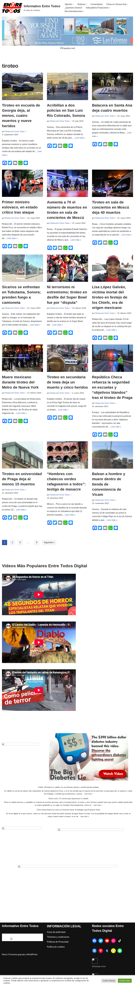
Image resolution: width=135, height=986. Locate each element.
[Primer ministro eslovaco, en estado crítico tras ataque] (22, 183)
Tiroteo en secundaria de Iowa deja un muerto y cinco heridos (67, 382)
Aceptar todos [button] (124, 981)
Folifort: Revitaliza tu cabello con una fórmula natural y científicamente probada (68, 787)
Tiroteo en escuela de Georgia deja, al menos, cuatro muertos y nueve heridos (21, 115)
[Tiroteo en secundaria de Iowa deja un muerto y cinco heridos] (67, 358)
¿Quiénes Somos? (73, 8)
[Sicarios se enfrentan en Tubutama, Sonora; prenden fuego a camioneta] (22, 268)
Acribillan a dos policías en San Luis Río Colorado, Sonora (66, 110)
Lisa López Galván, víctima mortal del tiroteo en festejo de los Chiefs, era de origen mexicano (109, 297)
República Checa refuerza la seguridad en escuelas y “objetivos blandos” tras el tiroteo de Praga (112, 387)
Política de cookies (56, 947)
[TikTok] (119, 940)
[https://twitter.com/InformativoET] (100, 940)
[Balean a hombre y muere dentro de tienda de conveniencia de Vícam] (112, 455)
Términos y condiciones (58, 937)
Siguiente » (49, 542)
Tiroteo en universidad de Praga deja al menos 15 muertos (22, 479)
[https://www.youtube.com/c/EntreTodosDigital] (107, 940)
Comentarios (97, 4)
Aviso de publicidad (56, 932)
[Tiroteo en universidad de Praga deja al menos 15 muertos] (22, 455)
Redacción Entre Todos (15, 131)
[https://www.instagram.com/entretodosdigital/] (113, 940)
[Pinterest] (100, 950)
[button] (73, 4)
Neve (4, 954)
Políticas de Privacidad (57, 942)
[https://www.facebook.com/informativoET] (94, 940)
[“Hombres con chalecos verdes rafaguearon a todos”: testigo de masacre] (67, 455)
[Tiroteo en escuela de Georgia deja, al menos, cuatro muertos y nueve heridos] (22, 86)
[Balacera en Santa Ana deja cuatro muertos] (112, 86)
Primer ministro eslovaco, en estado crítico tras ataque (20, 207)
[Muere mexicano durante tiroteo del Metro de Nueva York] (22, 358)
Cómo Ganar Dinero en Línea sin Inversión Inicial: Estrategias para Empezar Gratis (68, 810)
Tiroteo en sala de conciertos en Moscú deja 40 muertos (110, 207)
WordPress (32, 954)
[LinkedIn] (94, 950)
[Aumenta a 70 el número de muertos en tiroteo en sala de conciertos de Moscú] (67, 183)
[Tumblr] (107, 950)
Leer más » (80, 138)
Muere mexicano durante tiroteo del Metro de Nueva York (20, 382)
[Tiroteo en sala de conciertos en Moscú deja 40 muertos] (112, 183)
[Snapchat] (113, 950)
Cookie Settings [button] (109, 981)
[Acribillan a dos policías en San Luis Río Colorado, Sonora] (67, 86)
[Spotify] (119, 950)
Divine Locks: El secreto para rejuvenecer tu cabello (68, 799)
